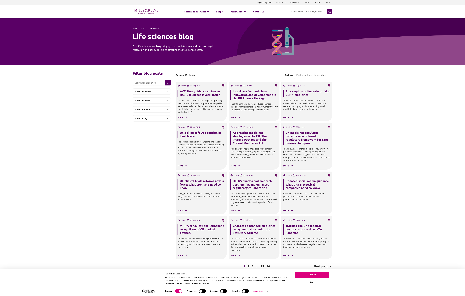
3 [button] (253, 266)
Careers (317, 2)
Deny (312, 282)
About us (280, 2)
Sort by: (289, 75)
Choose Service (143, 92)
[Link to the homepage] (146, 11)
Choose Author (143, 110)
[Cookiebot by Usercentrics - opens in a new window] (148, 291)
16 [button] (268, 266)
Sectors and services (195, 11)
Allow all (312, 275)
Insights (293, 2)
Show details (258, 291)
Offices (327, 2)
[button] (189, 266)
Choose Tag (141, 119)
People (220, 11)
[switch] (202, 291)
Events (306, 2)
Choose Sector (142, 101)
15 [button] (262, 266)
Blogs (143, 28)
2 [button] (248, 266)
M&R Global (237, 11)
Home (135, 28)
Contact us (258, 11)
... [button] (257, 266)
